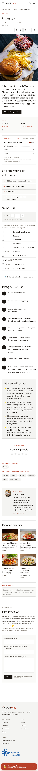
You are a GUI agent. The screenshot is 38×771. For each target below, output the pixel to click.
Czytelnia (5, 726)
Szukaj (4, 732)
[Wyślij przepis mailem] (25, 30)
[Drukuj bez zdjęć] (30, 30)
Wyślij (8, 677)
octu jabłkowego (19, 269)
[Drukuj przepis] (21, 30)
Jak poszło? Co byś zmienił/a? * (15, 657)
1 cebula (16, 236)
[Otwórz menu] (34, 3)
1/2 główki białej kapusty (22, 232)
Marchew (31, 475)
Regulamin (5, 744)
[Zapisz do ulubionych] (34, 30)
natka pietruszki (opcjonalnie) (23, 247)
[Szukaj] (30, 3)
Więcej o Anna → (18, 513)
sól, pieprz (17, 244)
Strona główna (6, 10)
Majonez (22, 475)
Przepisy (14, 10)
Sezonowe (5, 729)
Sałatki (21, 10)
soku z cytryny (18, 264)
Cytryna (13, 475)
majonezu (16, 252)
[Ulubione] (25, 3)
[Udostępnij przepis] (16, 30)
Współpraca (24, 729)
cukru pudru (17, 260)
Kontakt (23, 726)
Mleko (5, 479)
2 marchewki (17, 240)
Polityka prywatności (8, 740)
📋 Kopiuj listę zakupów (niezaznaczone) (19, 277)
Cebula (5, 475)
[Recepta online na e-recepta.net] (11, 752)
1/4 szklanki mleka (19, 256)
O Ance (23, 722)
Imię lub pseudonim (10, 638)
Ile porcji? (7, 216)
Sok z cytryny (15, 479)
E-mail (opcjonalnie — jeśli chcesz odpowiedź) (15, 647)
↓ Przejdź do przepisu (11, 112)
